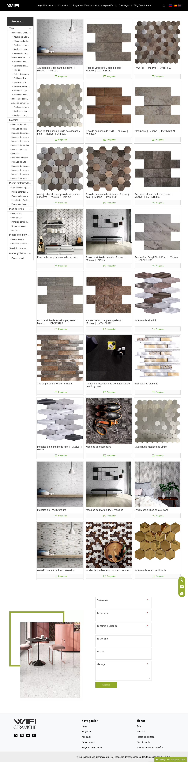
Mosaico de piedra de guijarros (22, 170)
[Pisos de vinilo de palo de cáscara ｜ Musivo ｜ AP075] (109, 231)
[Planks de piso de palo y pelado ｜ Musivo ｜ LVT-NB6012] (109, 294)
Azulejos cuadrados (22, 49)
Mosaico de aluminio (146, 320)
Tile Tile (17, 70)
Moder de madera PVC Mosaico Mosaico (108, 570)
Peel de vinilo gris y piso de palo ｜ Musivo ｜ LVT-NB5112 (105, 69)
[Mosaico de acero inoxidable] (157, 540)
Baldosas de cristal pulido (23, 94)
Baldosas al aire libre (20, 33)
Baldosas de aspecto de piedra (23, 66)
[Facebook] (15, 735)
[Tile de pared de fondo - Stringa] (60, 357)
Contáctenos (88, 742)
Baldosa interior (18, 57)
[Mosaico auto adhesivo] (109, 421)
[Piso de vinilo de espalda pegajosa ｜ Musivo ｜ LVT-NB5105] (60, 294)
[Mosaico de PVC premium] (60, 484)
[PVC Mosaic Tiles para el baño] (157, 484)
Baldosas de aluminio (146, 383)
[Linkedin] (22, 735)
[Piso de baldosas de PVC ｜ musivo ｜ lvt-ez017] (109, 105)
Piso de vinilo (16, 209)
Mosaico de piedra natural (22, 137)
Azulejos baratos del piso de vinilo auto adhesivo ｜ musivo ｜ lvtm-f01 (58, 195)
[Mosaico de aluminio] (157, 292)
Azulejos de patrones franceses (23, 45)
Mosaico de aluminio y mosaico (22, 133)
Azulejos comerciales (21, 103)
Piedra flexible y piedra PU (21, 234)
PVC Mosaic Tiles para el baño (151, 510)
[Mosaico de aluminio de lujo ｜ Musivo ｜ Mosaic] (60, 419)
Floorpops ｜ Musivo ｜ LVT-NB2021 (155, 131)
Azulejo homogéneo (22, 115)
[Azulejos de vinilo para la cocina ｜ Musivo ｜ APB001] (60, 42)
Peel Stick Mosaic (19, 158)
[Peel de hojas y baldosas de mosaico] (60, 231)
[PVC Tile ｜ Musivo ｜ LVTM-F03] (157, 42)
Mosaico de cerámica (21, 124)
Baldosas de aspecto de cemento (23, 78)
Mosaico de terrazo (20, 141)
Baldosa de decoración (21, 99)
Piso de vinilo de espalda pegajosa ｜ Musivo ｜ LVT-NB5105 (57, 322)
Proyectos (86, 731)
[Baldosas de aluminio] (157, 356)
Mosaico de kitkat (19, 129)
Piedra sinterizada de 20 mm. (22, 196)
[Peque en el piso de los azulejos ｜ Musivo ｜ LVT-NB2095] (157, 168)
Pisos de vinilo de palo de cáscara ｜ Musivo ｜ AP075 (106, 258)
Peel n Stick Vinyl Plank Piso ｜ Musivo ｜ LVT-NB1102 (156, 258)
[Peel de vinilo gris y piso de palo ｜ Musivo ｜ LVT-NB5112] (109, 42)
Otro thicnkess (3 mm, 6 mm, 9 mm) (22, 188)
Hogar (85, 726)
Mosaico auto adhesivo (98, 446)
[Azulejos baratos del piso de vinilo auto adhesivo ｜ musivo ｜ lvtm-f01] (60, 168)
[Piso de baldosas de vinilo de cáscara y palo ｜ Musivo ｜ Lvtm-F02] (109, 168)
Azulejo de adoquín (22, 37)
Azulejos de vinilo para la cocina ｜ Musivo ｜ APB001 (56, 69)
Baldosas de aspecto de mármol (23, 61)
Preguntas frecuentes (92, 747)
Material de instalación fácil (150, 747)
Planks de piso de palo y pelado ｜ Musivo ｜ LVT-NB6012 (105, 322)
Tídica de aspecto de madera (23, 74)
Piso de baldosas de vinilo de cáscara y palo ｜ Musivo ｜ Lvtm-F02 (107, 195)
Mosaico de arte (18, 162)
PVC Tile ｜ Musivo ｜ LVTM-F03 (153, 67)
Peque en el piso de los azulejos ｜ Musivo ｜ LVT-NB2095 (154, 195)
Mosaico (13, 120)
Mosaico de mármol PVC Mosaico (104, 510)
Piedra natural (17, 258)
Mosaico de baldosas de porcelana (22, 166)
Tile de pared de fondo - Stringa (54, 383)
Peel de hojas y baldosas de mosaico (57, 257)
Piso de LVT (16, 218)
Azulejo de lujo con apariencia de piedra (23, 90)
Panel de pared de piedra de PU (22, 243)
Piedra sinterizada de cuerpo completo (22, 204)
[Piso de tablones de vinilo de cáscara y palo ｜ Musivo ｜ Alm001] (60, 105)
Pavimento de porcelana (23, 53)
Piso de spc (16, 213)
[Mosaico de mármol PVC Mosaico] (109, 484)
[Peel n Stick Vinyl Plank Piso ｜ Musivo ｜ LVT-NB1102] (157, 231)
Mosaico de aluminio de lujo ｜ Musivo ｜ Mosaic (60, 448)
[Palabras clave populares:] (164, 5)
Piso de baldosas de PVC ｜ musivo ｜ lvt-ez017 (107, 132)
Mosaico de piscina (20, 145)
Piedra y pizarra (18, 253)
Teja (11, 28)
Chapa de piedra (18, 226)
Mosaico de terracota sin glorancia (22, 178)
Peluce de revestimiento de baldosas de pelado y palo (108, 385)
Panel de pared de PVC (21, 222)
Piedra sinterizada (19, 183)
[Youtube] (28, 735)
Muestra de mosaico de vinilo (151, 446)
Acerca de (87, 737)
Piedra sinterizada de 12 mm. (22, 192)
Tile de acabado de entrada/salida (23, 41)
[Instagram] (34, 735)
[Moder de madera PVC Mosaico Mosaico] (109, 544)
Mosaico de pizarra (20, 174)
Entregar (106, 685)
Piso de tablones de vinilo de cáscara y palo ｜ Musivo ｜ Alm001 (58, 132)
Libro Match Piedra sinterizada (22, 200)
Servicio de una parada (21, 248)
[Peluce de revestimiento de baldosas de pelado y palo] (109, 357)
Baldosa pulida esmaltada (23, 86)
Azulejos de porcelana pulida (23, 107)
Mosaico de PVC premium (51, 510)
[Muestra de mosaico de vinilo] (157, 421)
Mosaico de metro (22, 82)
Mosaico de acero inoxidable (150, 570)
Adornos (15, 230)
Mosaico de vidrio (19, 149)
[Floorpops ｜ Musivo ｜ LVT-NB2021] (157, 105)
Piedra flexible (17, 239)
